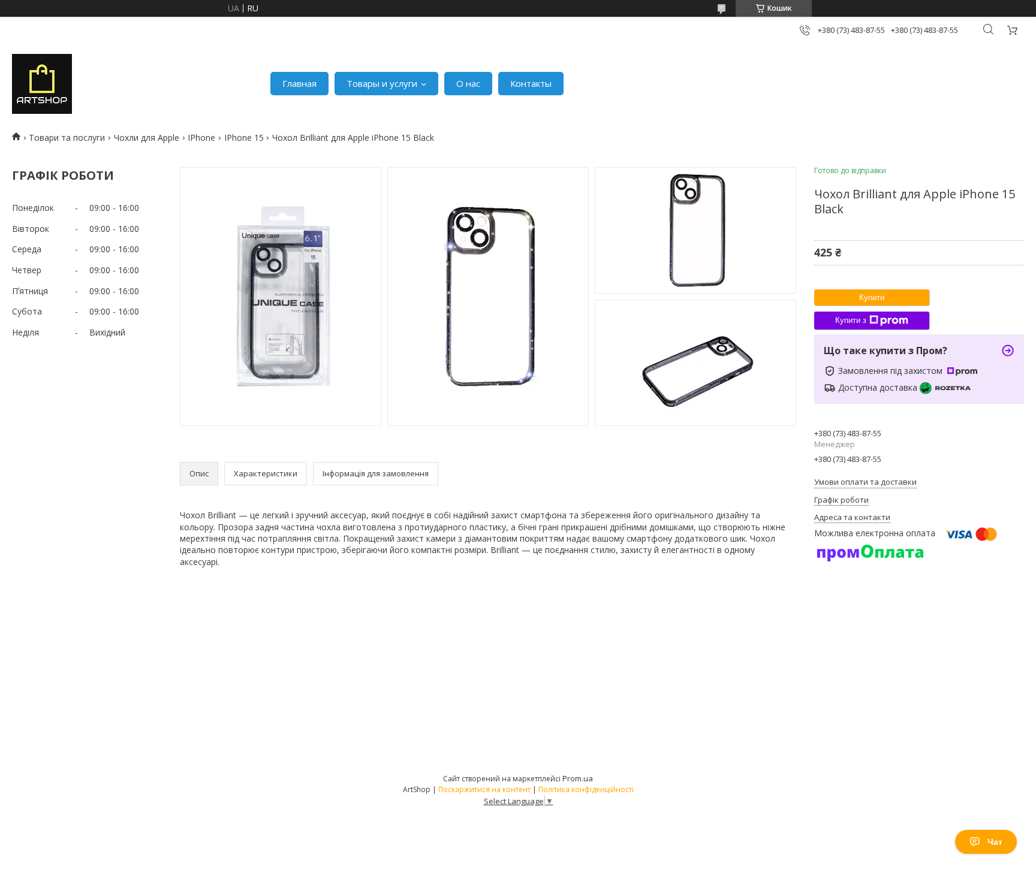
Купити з (850, 320)
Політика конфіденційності (586, 789)
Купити (871, 297)
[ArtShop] (42, 84)
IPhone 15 (244, 137)
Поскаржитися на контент (484, 789)
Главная (299, 83)
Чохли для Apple (146, 137)
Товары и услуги (382, 83)
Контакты (531, 83)
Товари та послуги (67, 137)
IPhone (201, 137)
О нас (468, 83)
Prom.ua (577, 778)
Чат (994, 842)
